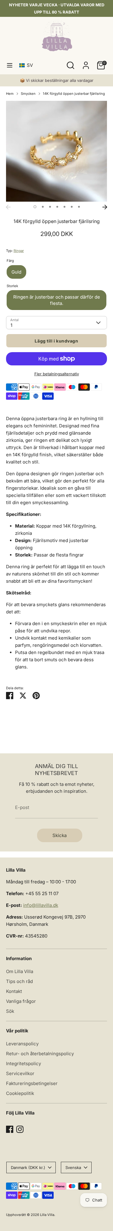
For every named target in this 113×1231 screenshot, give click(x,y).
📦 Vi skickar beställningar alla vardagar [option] (56, 80)
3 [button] (50, 207)
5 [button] (64, 207)
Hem (10, 93)
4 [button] (57, 207)
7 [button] (79, 207)
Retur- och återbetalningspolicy (40, 1053)
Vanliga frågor (21, 1001)
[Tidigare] (8, 207)
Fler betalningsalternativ (56, 373)
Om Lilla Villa (19, 971)
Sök (10, 1011)
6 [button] (72, 207)
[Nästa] (104, 207)
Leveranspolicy (22, 1044)
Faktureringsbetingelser (32, 1083)
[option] (56, 151)
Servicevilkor (20, 1073)
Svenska (73, 1167)
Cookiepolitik (20, 1093)
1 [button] (34, 206)
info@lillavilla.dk (40, 905)
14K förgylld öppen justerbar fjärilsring (74, 93)
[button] (27, 65)
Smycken (28, 93)
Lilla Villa (47, 1215)
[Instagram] (20, 1129)
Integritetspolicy (23, 1063)
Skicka (59, 835)
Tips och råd (19, 981)
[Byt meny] (10, 65)
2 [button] (43, 207)
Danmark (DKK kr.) (28, 1167)
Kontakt (14, 991)
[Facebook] (9, 1129)
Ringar (19, 251)
